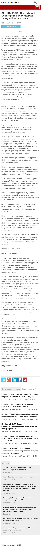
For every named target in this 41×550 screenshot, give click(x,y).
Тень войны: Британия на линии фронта (18, 478)
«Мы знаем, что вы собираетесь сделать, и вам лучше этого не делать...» (20, 521)
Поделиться (10, 26)
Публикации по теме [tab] (11, 389)
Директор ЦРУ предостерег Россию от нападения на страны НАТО (17, 500)
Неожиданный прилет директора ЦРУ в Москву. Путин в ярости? (17, 530)
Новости (5, 463)
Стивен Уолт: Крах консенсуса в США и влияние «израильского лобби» (17, 470)
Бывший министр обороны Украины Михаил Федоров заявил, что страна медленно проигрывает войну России (19, 510)
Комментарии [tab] (29, 389)
